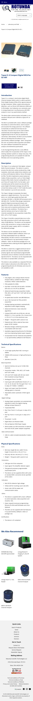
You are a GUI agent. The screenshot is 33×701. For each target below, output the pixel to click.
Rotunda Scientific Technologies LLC (19, 694)
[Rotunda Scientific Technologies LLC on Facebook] (24, 689)
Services (16, 636)
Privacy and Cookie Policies (10, 684)
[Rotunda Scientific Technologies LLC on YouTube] (30, 689)
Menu (5, 2)
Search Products (16, 627)
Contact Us (16, 645)
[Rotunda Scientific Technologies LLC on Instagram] (27, 689)
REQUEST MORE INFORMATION (9, 86)
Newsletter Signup (16, 652)
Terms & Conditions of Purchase (15, 678)
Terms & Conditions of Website (16, 682)
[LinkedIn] (18, 689)
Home (3, 24)
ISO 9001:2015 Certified (16, 686)
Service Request (16, 650)
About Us (16, 632)
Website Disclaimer (24, 684)
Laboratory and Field (13, 24)
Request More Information (16, 648)
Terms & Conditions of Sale (16, 680)
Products (16, 634)
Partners (16, 639)
